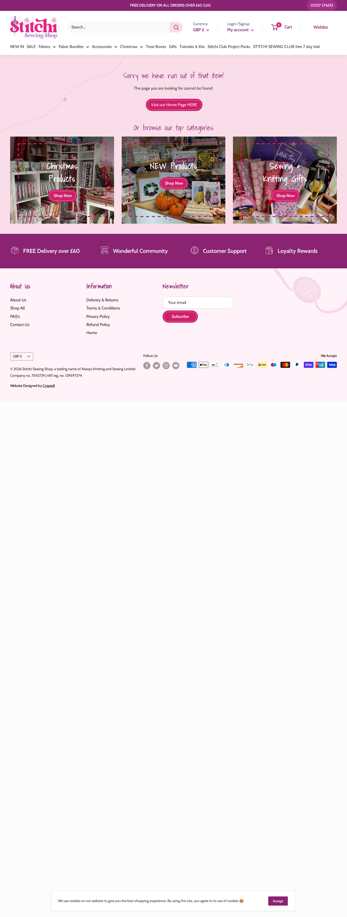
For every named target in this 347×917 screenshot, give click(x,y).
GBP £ (17, 356)
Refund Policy (98, 324)
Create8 (49, 385)
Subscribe (180, 316)
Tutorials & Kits (192, 46)
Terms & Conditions (103, 308)
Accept (278, 901)
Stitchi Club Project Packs (229, 46)
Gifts (173, 46)
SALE (31, 46)
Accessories (102, 46)
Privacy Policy (98, 316)
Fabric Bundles (71, 46)
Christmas (128, 46)
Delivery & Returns (102, 300)
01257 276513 (322, 5)
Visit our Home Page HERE (174, 104)
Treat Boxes (156, 46)
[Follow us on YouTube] (175, 365)
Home (91, 332)
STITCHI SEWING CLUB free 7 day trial (286, 46)
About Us (18, 300)
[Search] (176, 27)
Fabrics (44, 46)
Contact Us (19, 324)
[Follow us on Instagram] (166, 365)
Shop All (17, 308)
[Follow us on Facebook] (146, 365)
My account (238, 29)
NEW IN (17, 46)
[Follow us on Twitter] (156, 365)
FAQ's (15, 316)
